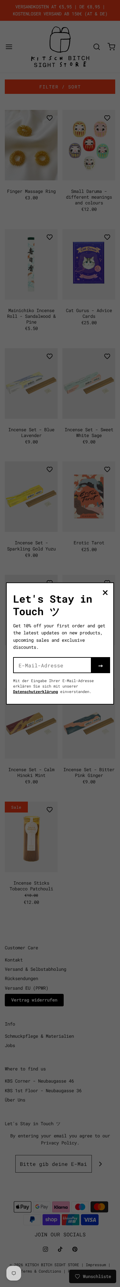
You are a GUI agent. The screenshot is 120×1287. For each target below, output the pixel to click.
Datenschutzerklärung (35, 691)
